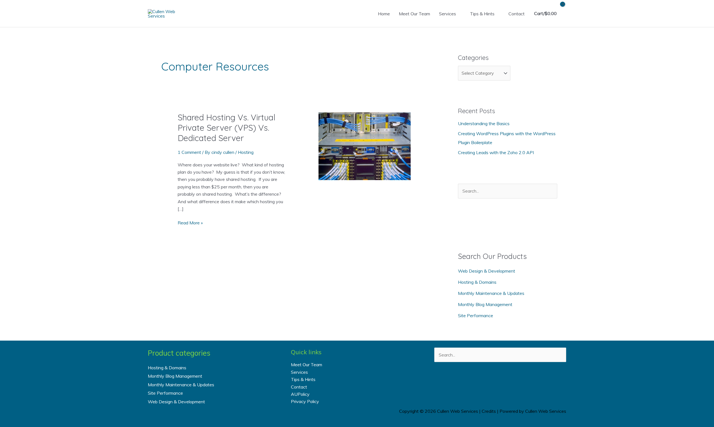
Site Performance (475, 315)
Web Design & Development (486, 271)
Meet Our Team (414, 13)
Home (384, 13)
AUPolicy (300, 394)
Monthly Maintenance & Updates (491, 293)
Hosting (246, 152)
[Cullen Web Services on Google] (522, 382)
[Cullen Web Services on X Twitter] (493, 382)
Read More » (190, 223)
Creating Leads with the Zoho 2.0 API (496, 152)
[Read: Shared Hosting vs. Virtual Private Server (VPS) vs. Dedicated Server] (364, 146)
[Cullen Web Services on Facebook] (477, 382)
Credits (489, 411)
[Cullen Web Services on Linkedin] (507, 382)
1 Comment (189, 152)
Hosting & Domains (477, 282)
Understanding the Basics (484, 123)
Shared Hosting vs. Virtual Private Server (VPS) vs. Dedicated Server (226, 127)
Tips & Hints (482, 13)
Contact (516, 13)
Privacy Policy (305, 401)
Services (447, 13)
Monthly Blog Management (485, 304)
